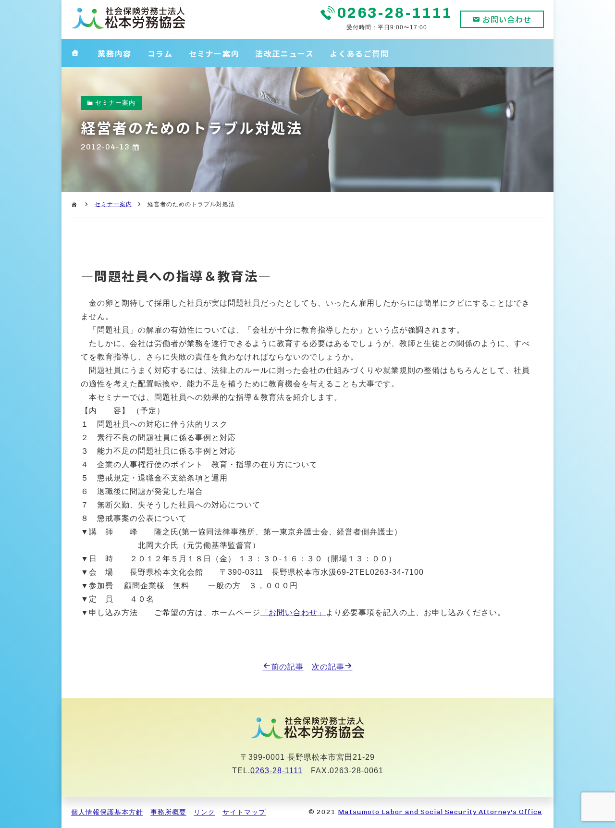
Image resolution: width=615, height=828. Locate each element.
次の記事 (328, 667)
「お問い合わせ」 (293, 612)
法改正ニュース (284, 53)
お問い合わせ (506, 19)
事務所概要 (168, 812)
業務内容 (114, 53)
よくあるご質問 (359, 53)
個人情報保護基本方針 (107, 812)
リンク (204, 812)
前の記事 (287, 667)
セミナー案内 (214, 53)
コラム (160, 53)
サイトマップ (244, 812)
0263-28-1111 (395, 13)
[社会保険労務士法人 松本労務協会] (128, 27)
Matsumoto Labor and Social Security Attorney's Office (440, 812)
